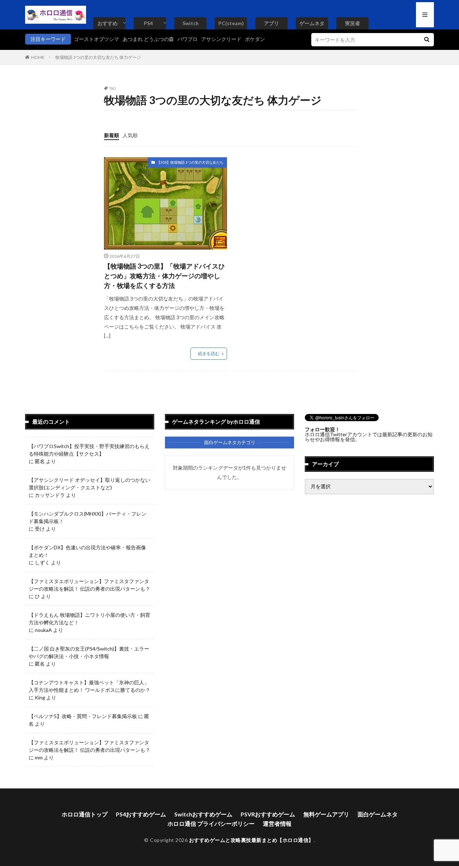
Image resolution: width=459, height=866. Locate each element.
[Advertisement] (292, 207)
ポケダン (255, 39)
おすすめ (108, 23)
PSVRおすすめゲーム (268, 814)
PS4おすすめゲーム (141, 814)
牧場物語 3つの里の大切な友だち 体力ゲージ (98, 57)
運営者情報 (277, 823)
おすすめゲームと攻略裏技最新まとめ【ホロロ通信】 (251, 840)
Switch (191, 23)
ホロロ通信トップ (85, 814)
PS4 (148, 23)
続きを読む (208, 353)
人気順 (130, 135)
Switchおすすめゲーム (203, 814)
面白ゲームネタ (378, 814)
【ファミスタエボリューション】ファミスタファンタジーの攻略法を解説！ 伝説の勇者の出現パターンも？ (89, 585)
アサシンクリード (221, 39)
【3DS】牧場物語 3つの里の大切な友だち (190, 162)
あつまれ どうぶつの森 (148, 39)
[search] (427, 39)
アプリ (271, 23)
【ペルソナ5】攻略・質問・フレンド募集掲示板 (83, 716)
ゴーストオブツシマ (96, 39)
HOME (37, 57)
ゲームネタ (312, 23)
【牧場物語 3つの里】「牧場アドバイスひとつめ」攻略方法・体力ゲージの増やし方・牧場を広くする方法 (164, 275)
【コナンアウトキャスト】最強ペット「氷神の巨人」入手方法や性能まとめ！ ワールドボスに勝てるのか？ (89, 686)
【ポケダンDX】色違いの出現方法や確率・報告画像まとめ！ (87, 551)
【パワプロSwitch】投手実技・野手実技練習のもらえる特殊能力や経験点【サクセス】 (89, 450)
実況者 (352, 23)
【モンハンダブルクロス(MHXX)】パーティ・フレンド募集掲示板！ (87, 517)
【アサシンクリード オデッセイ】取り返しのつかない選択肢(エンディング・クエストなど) (89, 483)
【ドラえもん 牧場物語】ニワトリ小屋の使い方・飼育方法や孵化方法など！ (89, 618)
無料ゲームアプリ (326, 814)
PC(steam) (231, 23)
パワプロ (188, 39)
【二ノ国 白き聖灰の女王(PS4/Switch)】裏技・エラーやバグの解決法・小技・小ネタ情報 (89, 652)
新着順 (111, 135)
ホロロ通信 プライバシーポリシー (211, 823)
